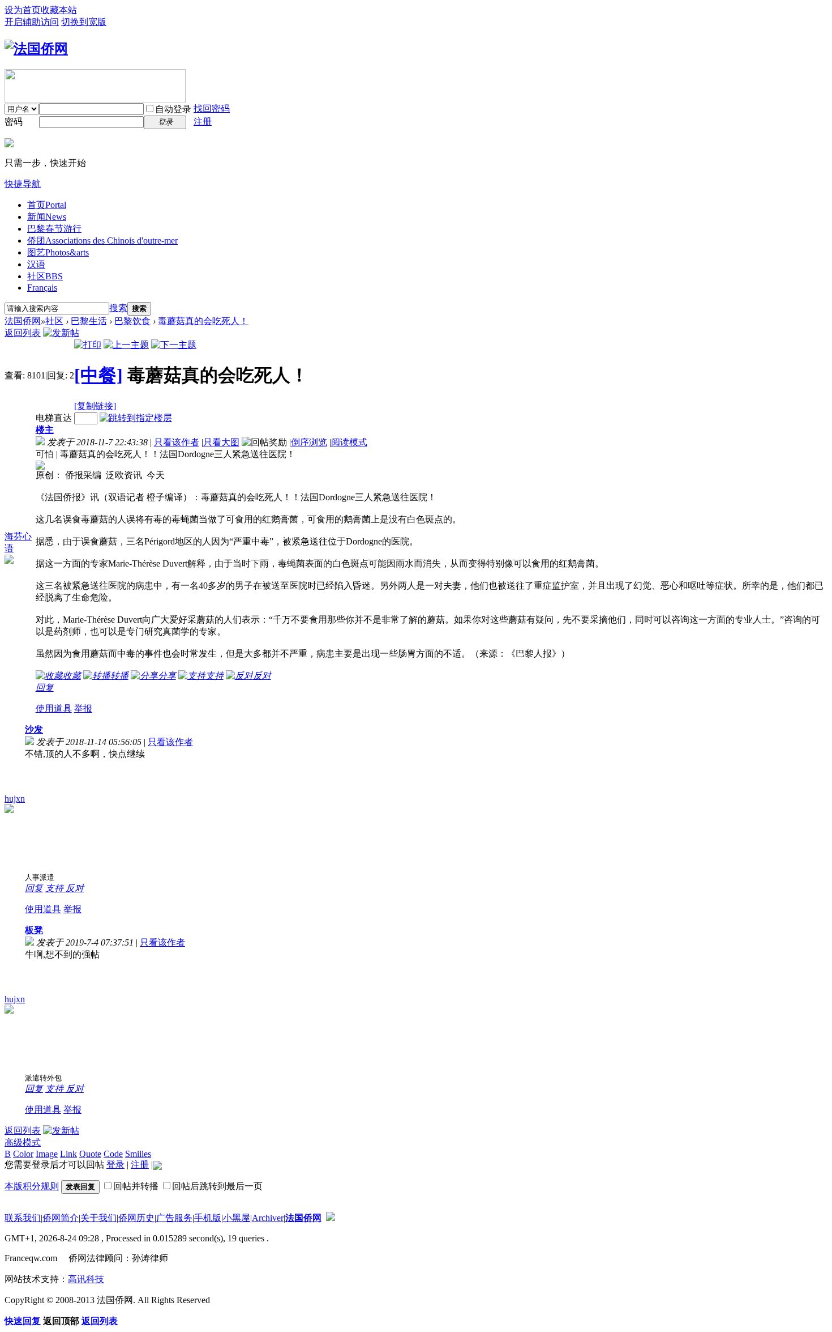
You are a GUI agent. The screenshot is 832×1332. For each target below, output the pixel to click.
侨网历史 (136, 1218)
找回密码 (212, 108)
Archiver (268, 1218)
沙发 (34, 729)
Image (47, 1154)
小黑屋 (236, 1218)
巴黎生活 (89, 321)
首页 (46, 205)
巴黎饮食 (132, 321)
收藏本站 (59, 10)
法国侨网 (23, 321)
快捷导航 (23, 184)
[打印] (87, 345)
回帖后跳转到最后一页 (217, 1186)
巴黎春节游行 (54, 228)
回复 (45, 687)
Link (68, 1154)
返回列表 (23, 333)
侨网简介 (60, 1218)
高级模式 (23, 1142)
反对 (75, 888)
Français (42, 287)
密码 (14, 121)
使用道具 (54, 708)
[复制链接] (95, 406)
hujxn (15, 798)
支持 (55, 888)
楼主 (45, 430)
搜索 (118, 308)
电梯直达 (54, 418)
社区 (45, 276)
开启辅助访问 (32, 22)
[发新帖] (61, 333)
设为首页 (23, 10)
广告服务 (174, 1218)
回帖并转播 (135, 1186)
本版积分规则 (32, 1186)
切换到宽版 (83, 22)
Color (23, 1154)
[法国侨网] (36, 48)
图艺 (58, 252)
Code (113, 1154)
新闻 (46, 217)
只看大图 (221, 442)
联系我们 (23, 1218)
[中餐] (98, 375)
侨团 (102, 240)
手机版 (207, 1218)
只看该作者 (176, 442)
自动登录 (173, 109)
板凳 (34, 930)
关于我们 (98, 1218)
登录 (115, 1164)
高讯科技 (86, 1279)
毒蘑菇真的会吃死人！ (203, 321)
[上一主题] (126, 345)
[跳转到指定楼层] (136, 418)
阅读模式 (349, 442)
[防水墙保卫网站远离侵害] (330, 1218)
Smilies (138, 1154)
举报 (83, 708)
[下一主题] (173, 345)
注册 (203, 121)
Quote (90, 1154)
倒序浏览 (309, 442)
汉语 (36, 264)
